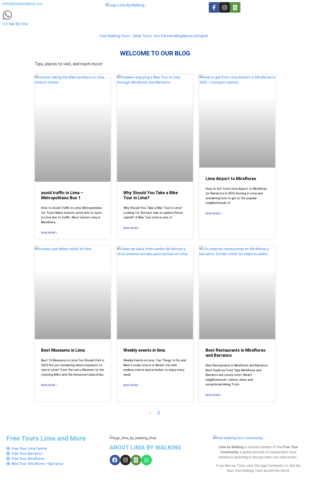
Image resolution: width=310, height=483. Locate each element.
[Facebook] (115, 460)
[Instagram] (224, 7)
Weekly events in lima (144, 350)
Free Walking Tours (115, 36)
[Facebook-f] (214, 7)
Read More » (49, 232)
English (202, 36)
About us (189, 36)
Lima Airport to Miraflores (231, 178)
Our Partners (164, 36)
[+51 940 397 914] (7, 15)
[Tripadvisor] (235, 7)
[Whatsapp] (146, 460)
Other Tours (142, 36)
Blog (178, 36)
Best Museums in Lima (63, 350)
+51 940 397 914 (14, 24)
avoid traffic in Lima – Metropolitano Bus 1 (62, 195)
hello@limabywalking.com (22, 4)
